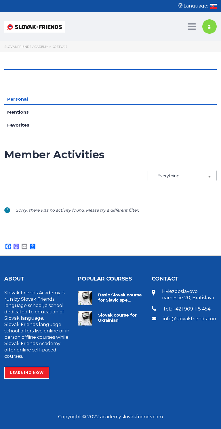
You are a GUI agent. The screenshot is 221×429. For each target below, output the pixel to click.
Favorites (18, 125)
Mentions (18, 112)
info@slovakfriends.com (190, 318)
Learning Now (27, 372)
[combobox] (182, 175)
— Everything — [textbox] (168, 175)
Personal (17, 99)
